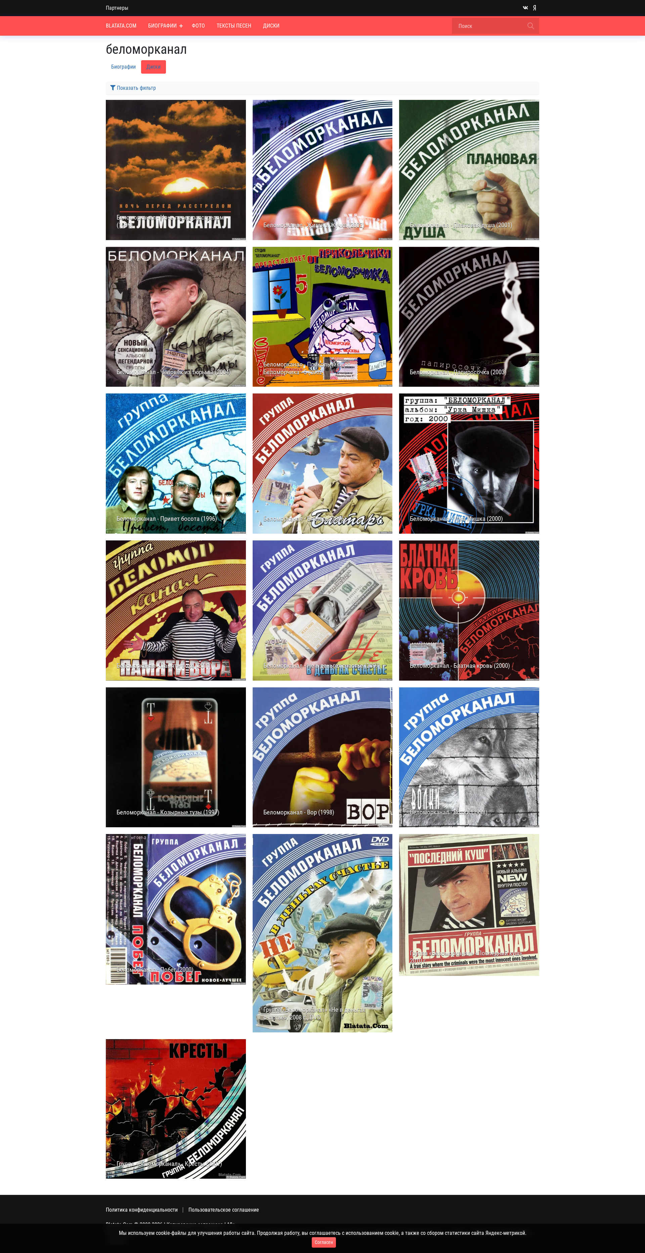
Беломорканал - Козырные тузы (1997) (168, 812)
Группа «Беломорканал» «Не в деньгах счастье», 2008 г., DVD (314, 1013)
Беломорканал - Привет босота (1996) (167, 519)
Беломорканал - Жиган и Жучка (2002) (313, 225)
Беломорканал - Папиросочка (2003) (458, 372)
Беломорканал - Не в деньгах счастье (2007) (322, 666)
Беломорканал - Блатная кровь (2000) (460, 666)
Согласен (324, 1242)
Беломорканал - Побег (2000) (155, 970)
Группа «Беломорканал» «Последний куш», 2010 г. (466, 957)
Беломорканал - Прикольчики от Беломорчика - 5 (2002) (306, 368)
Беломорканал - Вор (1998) (298, 812)
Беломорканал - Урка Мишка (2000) (456, 519)
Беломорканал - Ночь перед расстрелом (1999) (170, 221)
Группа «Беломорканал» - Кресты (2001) (169, 1164)
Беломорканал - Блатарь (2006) (304, 519)
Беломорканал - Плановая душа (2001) (461, 225)
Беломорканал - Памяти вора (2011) (164, 666)
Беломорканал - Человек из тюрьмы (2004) (174, 372)
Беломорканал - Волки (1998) (448, 812)
